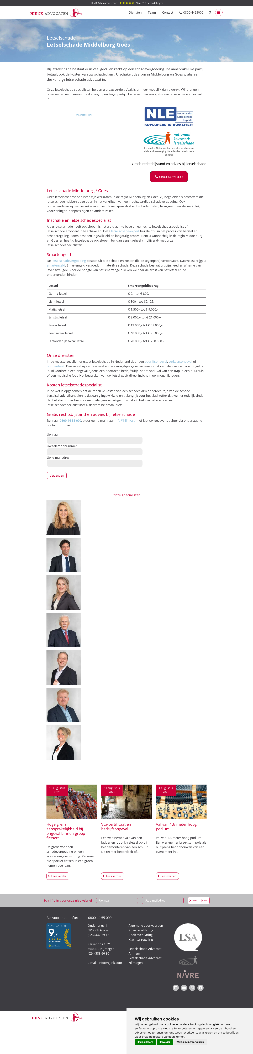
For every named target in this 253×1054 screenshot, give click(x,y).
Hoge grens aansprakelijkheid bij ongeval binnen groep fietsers (65, 831)
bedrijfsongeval (156, 361)
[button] (169, 176)
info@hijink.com (126, 420)
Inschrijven (200, 900)
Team (152, 12)
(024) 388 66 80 (98, 953)
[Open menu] (219, 12)
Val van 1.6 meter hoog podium (176, 826)
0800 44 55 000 (100, 917)
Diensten (135, 12)
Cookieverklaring (141, 935)
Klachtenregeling (141, 939)
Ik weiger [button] (165, 1041)
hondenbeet (55, 366)
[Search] (210, 12)
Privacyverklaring (141, 930)
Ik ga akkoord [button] (145, 1041)
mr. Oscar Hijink (84, 114)
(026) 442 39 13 (98, 935)
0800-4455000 (193, 12)
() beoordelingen (127, 3)
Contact (167, 12)
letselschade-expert (125, 231)
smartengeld (56, 265)
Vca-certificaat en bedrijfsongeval (116, 826)
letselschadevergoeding (69, 261)
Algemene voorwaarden (146, 925)
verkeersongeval (180, 361)
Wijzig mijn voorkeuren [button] (190, 1041)
